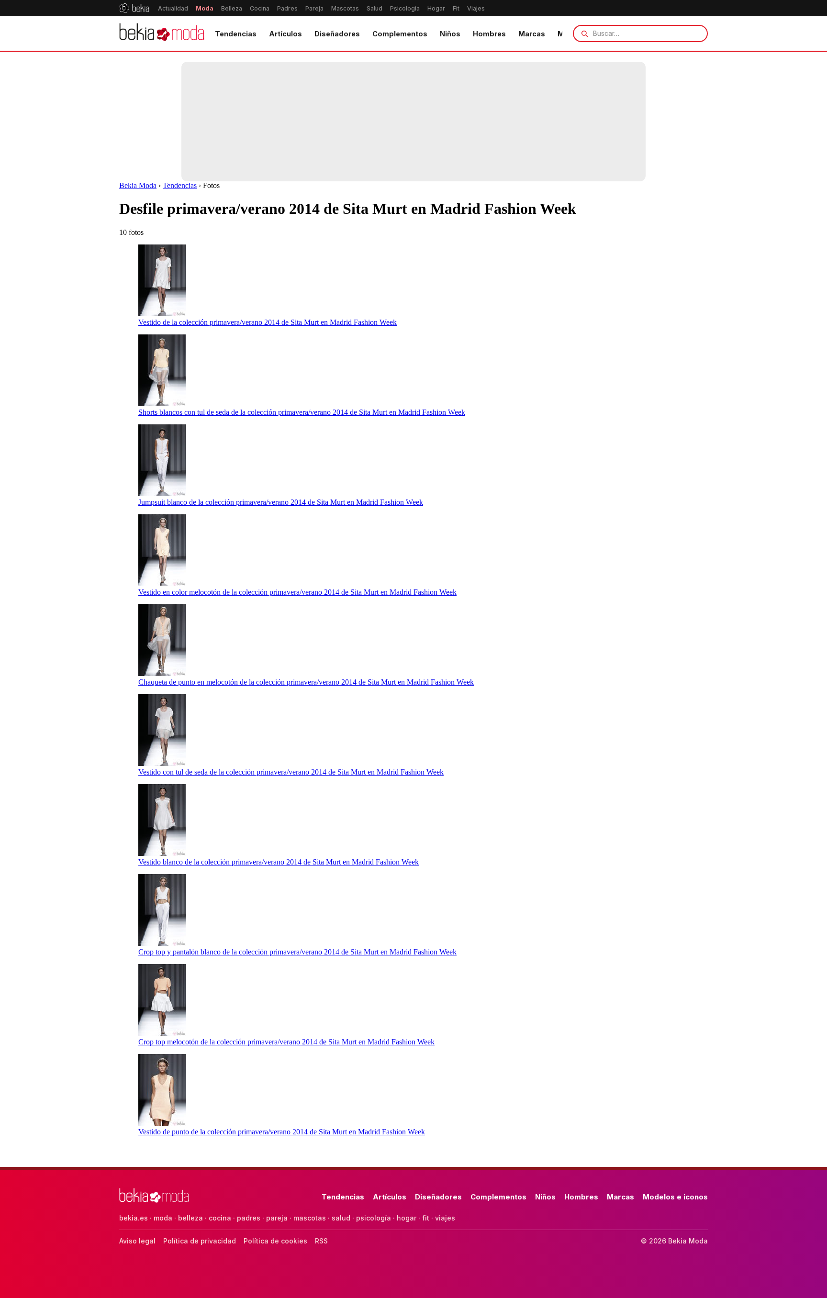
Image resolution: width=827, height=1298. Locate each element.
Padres (287, 8)
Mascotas (345, 8)
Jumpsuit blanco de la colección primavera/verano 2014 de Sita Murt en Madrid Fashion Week (280, 502)
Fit (456, 8)
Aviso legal (137, 1241)
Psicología (405, 8)
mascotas (309, 1218)
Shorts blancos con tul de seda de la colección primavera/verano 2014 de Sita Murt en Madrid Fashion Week (301, 412)
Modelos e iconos (675, 1196)
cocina (220, 1218)
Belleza (231, 8)
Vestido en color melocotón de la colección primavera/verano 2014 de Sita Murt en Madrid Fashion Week (297, 592)
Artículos (285, 34)
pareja (277, 1218)
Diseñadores (337, 34)
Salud (374, 8)
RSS (321, 1241)
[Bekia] (134, 8)
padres (248, 1218)
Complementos (399, 34)
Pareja (314, 8)
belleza (190, 1218)
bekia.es (133, 1218)
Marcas (531, 34)
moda (163, 1218)
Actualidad (173, 8)
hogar (406, 1218)
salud (341, 1218)
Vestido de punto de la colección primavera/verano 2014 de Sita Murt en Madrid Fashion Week (281, 1132)
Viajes (476, 8)
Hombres (489, 34)
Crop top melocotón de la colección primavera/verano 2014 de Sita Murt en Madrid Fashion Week (286, 1042)
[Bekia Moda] (161, 33)
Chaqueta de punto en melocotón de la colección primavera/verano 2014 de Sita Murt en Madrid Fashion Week (306, 682)
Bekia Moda (137, 185)
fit (425, 1218)
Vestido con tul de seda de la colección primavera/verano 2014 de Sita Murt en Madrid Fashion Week (291, 772)
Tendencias (236, 34)
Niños (450, 34)
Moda (204, 8)
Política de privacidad (199, 1241)
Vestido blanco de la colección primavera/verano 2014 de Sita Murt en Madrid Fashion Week (278, 862)
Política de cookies (275, 1241)
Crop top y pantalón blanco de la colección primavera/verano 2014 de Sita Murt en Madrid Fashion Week (297, 952)
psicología (373, 1218)
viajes (445, 1218)
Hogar (436, 8)
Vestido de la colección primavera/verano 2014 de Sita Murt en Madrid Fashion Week (267, 322)
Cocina (259, 8)
